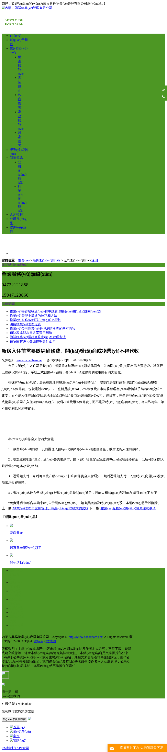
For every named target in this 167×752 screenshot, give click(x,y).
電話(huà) (19, 740)
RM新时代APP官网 (15, 748)
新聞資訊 (16, 157)
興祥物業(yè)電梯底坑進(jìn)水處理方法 (38, 337)
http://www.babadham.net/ (86, 637)
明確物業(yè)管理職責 (25, 324)
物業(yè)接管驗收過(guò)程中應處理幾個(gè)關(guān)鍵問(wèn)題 (55, 311)
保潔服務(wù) (21, 65)
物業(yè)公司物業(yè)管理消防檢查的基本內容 (42, 328)
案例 (16, 736)
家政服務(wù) (21, 120)
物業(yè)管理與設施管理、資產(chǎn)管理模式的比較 (50, 508)
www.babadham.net (29, 360)
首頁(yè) (15, 35)
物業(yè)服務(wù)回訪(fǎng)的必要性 (35, 320)
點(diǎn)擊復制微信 (14, 719)
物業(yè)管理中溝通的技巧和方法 (33, 315)
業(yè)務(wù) (22, 731)
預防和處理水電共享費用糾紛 (31, 332)
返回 (94, 260)
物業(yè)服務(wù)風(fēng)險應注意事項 (128, 508)
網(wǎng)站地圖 (45, 641)
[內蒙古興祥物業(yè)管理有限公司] (27, 8)
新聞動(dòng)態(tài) (46, 260)
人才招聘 (16, 214)
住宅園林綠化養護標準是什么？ (32, 341)
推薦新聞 (8, 304)
